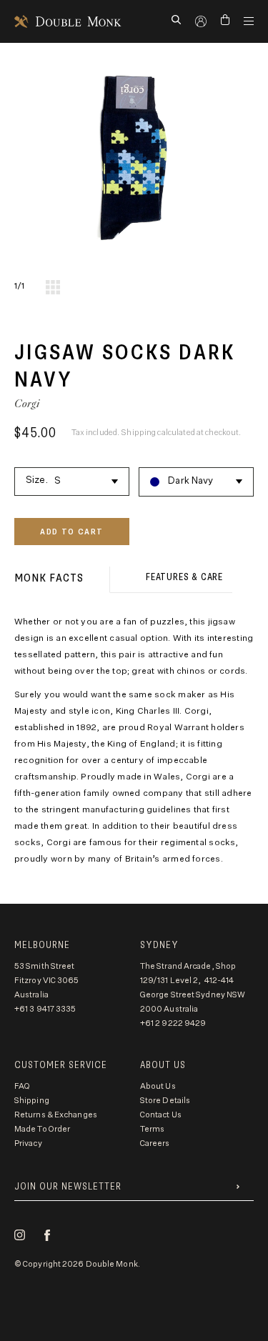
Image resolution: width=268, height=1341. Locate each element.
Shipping (31, 1101)
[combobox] (72, 479)
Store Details (165, 1101)
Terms (152, 1129)
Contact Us (161, 1115)
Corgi (27, 403)
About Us (158, 1086)
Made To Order (42, 1129)
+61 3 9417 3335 (45, 1009)
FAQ (22, 1086)
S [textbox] (57, 481)
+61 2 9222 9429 (173, 1023)
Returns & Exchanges (55, 1115)
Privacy (28, 1143)
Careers (155, 1143)
